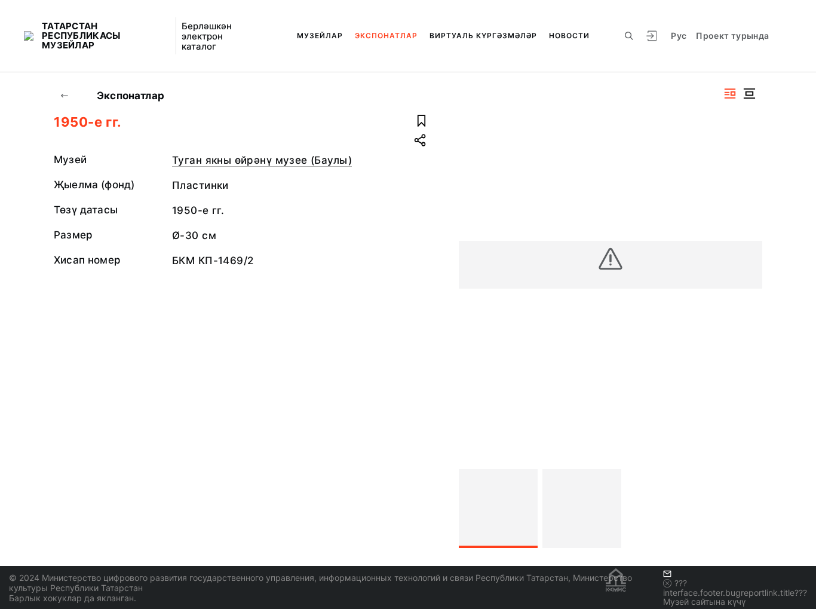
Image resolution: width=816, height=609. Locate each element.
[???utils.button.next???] (748, 508)
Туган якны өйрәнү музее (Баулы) (262, 160)
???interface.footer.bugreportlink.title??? (735, 588)
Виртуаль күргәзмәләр (483, 35)
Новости (569, 35)
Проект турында (732, 35)
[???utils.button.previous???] (473, 508)
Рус (678, 35)
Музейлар (320, 35)
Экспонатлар (386, 35)
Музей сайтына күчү (704, 601)
